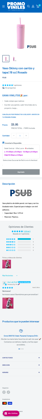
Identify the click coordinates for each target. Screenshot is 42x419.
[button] (7, 85)
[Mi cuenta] (33, 6)
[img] (7, 288)
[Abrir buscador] (28, 6)
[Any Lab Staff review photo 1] (8, 303)
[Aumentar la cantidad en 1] (26, 135)
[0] (37, 6)
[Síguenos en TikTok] (8, 392)
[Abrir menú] (3, 6)
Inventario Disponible (13, 143)
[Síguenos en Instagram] (4, 392)
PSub (4, 78)
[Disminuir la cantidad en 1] (13, 135)
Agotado (21, 172)
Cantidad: (6, 136)
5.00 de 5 (27, 231)
